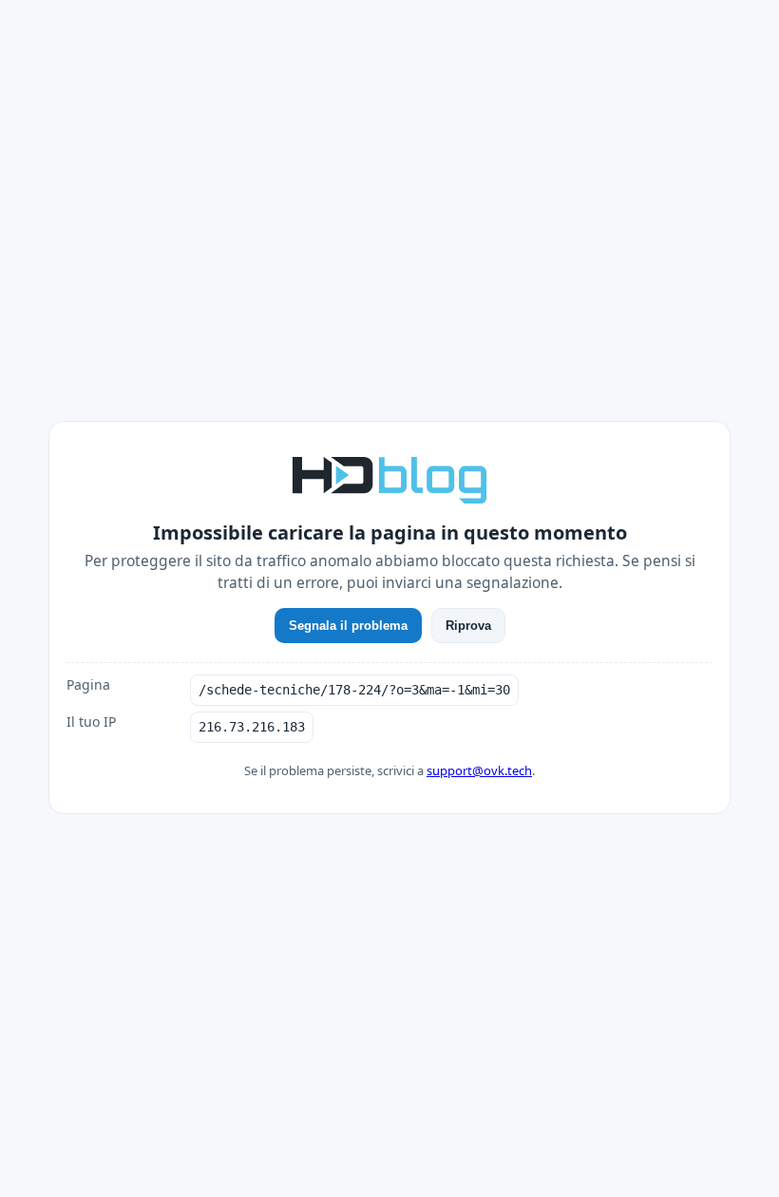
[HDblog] (389, 477)
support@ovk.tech (479, 770)
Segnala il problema (348, 625)
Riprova (468, 625)
